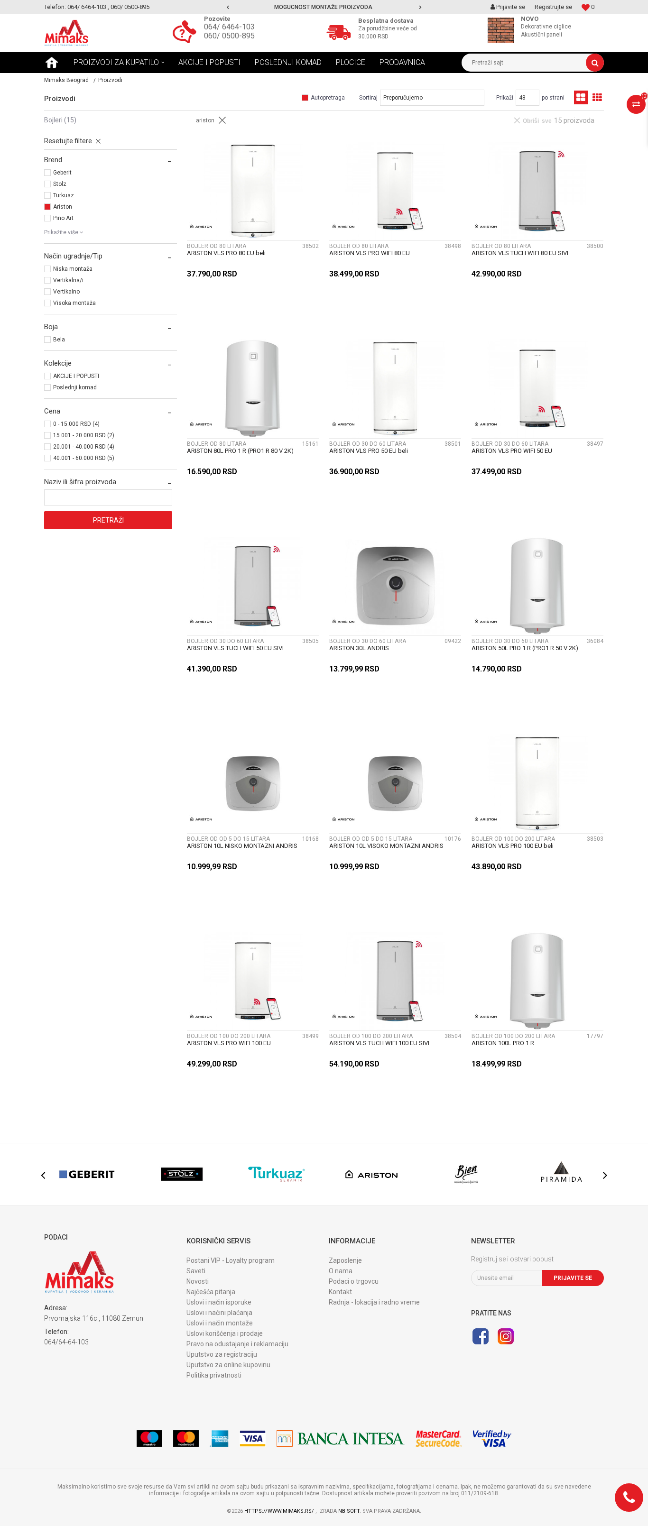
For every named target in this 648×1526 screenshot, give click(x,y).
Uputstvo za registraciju (221, 1354)
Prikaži (504, 97)
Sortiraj (368, 97)
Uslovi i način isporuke (218, 1302)
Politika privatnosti (213, 1375)
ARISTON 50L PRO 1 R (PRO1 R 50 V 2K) (525, 648)
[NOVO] (503, 30)
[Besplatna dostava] (341, 31)
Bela (59, 339)
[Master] (186, 1438)
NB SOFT (349, 1511)
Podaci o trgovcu (354, 1281)
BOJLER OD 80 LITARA (216, 246)
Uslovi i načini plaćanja (219, 1312)
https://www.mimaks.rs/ (279, 1511)
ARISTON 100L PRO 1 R (503, 1043)
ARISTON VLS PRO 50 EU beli (368, 450)
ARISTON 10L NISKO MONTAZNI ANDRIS (242, 845)
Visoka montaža (74, 303)
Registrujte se (553, 6)
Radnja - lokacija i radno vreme (374, 1302)
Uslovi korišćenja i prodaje (224, 1333)
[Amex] (219, 1438)
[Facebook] (480, 1336)
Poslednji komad (75, 387)
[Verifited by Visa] (492, 1438)
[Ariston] (201, 226)
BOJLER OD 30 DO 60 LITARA (367, 444)
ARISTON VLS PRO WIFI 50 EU (512, 450)
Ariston (62, 206)
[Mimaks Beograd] (66, 33)
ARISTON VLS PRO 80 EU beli (226, 253)
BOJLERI (60, 120)
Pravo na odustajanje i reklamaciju (237, 1344)
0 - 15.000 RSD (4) (76, 424)
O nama (340, 1271)
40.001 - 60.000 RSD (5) (83, 458)
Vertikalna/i (68, 280)
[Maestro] (149, 1438)
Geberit (62, 172)
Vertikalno (66, 291)
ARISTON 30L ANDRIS (359, 648)
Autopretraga (328, 97)
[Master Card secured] (439, 1438)
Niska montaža (73, 269)
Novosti (197, 1281)
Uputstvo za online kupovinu (228, 1365)
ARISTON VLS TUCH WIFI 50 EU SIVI (235, 648)
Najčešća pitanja (210, 1292)
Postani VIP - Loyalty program (230, 1260)
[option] (324, 7)
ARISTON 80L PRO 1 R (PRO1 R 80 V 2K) (240, 450)
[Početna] (51, 62)
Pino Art (63, 218)
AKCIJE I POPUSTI (76, 376)
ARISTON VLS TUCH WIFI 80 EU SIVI (520, 253)
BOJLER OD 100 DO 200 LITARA (513, 839)
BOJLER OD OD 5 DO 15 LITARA (228, 839)
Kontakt (340, 1292)
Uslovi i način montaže (219, 1323)
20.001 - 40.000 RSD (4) (83, 446)
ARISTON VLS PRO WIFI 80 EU (369, 253)
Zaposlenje (345, 1260)
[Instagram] (505, 1336)
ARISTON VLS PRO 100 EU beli (513, 845)
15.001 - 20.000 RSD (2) (83, 435)
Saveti (195, 1271)
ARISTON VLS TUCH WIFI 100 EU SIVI (379, 1043)
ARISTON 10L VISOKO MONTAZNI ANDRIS (386, 845)
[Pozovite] (187, 31)
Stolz (59, 184)
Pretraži (108, 520)
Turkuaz (63, 195)
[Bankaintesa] (341, 1438)
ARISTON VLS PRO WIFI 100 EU (229, 1043)
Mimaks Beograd (66, 80)
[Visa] (253, 1438)
